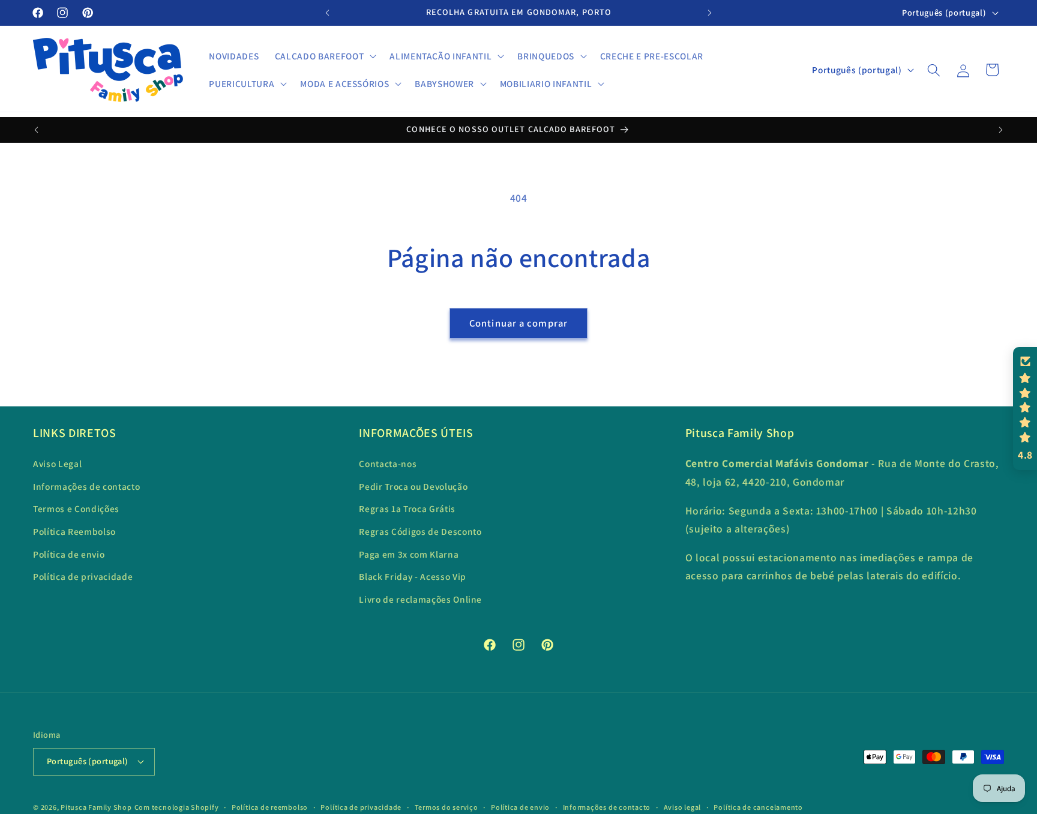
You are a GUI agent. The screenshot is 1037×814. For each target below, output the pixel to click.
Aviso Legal (57, 463)
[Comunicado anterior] (327, 12)
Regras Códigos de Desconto (420, 531)
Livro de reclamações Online (420, 599)
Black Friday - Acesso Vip (412, 576)
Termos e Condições (76, 508)
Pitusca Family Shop (96, 807)
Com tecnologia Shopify (176, 807)
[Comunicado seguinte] (709, 12)
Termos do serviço (446, 807)
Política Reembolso (74, 531)
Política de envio (68, 554)
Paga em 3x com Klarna (408, 554)
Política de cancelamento (758, 807)
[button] (324, 56)
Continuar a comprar (518, 323)
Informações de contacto (86, 486)
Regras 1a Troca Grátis (407, 508)
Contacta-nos (387, 463)
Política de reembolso (270, 807)
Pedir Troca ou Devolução (413, 486)
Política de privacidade (83, 576)
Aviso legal (682, 807)
